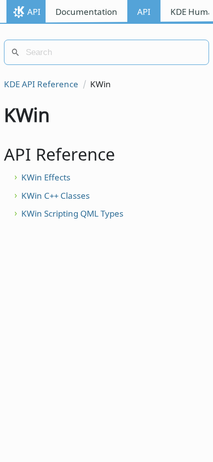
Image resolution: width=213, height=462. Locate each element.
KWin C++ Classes (55, 195)
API (34, 11)
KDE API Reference (41, 84)
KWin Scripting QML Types (72, 213)
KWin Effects (45, 177)
